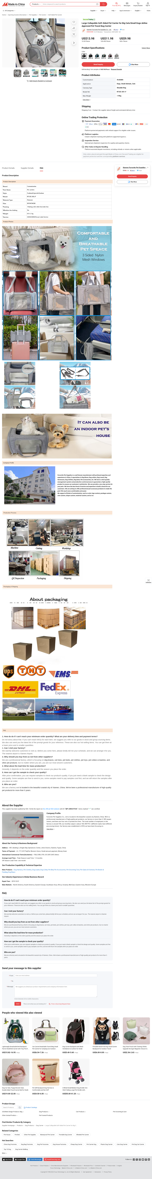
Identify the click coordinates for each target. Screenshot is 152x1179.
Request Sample (116, 69)
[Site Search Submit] (103, 4)
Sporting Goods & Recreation (17, 15)
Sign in (148, 5)
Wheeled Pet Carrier (82, 1135)
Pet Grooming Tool (72, 870)
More (4, 1153)
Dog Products (43, 1112)
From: (11, 976)
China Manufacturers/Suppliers (59, 1165)
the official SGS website (51, 809)
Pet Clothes (27, 870)
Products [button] (35, 4)
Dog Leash (36, 870)
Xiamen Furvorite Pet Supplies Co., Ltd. (99, 30)
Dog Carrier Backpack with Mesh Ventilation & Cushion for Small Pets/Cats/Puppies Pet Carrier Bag (73, 1049)
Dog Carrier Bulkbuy (21, 1149)
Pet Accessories (60, 870)
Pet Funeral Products (46, 1115)
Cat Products (80, 1112)
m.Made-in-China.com (81, 1168)
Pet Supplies (33, 15)
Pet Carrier (42, 15)
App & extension (125, 11)
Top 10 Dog (7, 1149)
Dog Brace (11, 872)
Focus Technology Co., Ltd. (61, 1172)
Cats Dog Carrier (122, 1144)
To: (12, 981)
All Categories (9, 11)
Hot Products (34, 1165)
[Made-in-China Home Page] (13, 4)
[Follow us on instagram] (140, 1159)
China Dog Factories (10, 1144)
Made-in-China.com (67, 1168)
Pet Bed (51, 870)
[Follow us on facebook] (134, 1159)
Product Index (111, 1165)
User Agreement (87, 1172)
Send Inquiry (98, 64)
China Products (44, 1165)
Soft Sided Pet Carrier (55, 15)
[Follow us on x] (137, 1159)
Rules (148, 11)
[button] (97, 4)
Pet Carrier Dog (91, 1144)
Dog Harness (18, 870)
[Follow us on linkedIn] (149, 1159)
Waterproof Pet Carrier (47, 1135)
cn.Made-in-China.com (95, 1168)
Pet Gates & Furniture (87, 870)
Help (113, 11)
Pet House (7, 1135)
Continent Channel (100, 1165)
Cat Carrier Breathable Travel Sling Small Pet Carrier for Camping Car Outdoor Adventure (45, 1049)
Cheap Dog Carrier (76, 1144)
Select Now (146, 48)
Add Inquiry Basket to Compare (40, 81)
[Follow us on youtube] (143, 1159)
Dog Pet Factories (42, 1144)
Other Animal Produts (9, 1115)
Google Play (20, 1159)
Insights (119, 1165)
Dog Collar (44, 870)
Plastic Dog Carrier (107, 1144)
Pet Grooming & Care (119, 1112)
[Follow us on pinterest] (146, 1159)
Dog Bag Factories (27, 1144)
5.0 (126, 170)
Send (17, 1004)
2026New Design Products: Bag (12, 1112)
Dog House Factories (59, 1144)
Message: (10, 987)
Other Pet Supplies (30, 1135)
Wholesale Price (88, 1165)
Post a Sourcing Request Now (59, 1004)
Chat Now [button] (134, 64)
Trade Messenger (34, 1159)
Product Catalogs (31, 1107)
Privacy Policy (108, 1172)
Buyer (102, 11)
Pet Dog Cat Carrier (138, 1144)
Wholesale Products (76, 1165)
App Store (7, 1159)
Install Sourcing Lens (53, 1159)
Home (4, 15)
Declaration (98, 1172)
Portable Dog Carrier (65, 1135)
